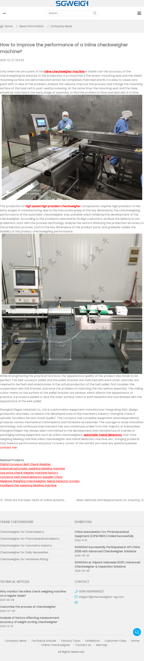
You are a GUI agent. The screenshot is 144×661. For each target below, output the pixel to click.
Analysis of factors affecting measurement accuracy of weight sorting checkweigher (29, 620)
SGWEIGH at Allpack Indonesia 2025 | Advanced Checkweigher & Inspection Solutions (107, 564)
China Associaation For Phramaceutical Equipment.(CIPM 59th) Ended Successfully (104, 534)
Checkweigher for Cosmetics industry (26, 545)
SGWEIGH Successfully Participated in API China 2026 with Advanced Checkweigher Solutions (107, 549)
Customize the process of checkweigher (28, 607)
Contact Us (83, 645)
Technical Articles (43, 641)
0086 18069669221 (91, 591)
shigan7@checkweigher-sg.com (101, 597)
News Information (31, 26)
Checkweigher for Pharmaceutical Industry (30, 539)
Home (8, 26)
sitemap (101, 645)
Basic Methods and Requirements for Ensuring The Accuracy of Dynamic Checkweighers (108, 500)
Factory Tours (70, 641)
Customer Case (115, 641)
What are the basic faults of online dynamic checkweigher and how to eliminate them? (34, 500)
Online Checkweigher (55, 645)
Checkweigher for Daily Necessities (24, 552)
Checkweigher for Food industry (22, 532)
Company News (61, 26)
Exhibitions (92, 641)
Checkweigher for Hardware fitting (24, 559)
